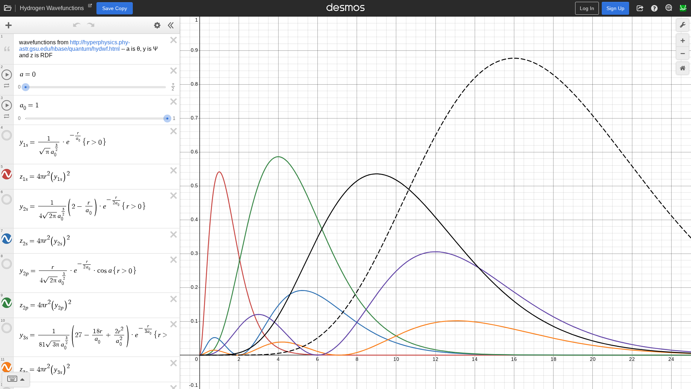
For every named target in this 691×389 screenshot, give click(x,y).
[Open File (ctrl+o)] (8, 8)
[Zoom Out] (682, 53)
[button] (640, 8)
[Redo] (90, 25)
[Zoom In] (682, 40)
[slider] (25, 86)
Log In (587, 8)
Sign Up (615, 8)
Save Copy (114, 8)
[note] (90, 7)
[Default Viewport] (682, 68)
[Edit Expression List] (157, 25)
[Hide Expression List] (171, 25)
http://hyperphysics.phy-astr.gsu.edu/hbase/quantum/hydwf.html (74, 45)
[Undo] (77, 25)
